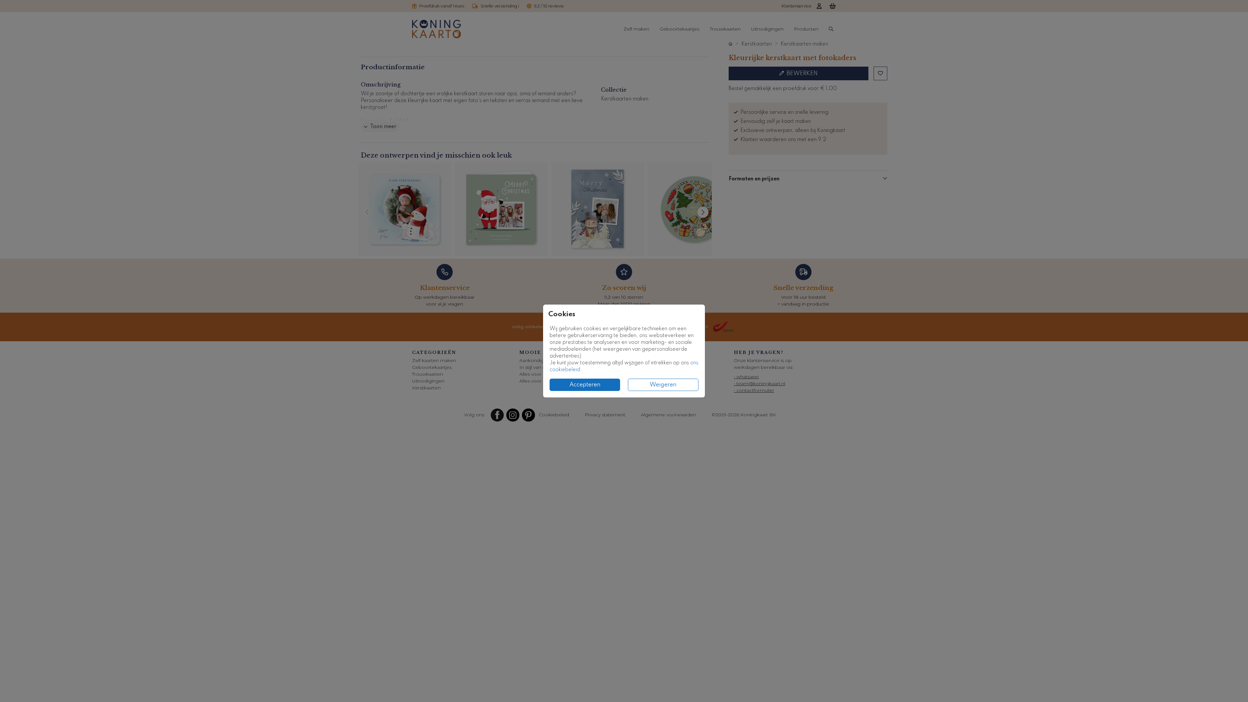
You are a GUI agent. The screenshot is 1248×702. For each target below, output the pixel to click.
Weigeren (663, 385)
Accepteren (585, 385)
